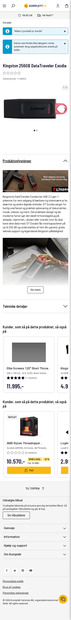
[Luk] (64, 31)
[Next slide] (65, 109)
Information (12, 537)
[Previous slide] (6, 109)
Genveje (9, 528)
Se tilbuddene (16, 515)
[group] (35, 109)
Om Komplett (12, 554)
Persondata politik (13, 581)
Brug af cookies (12, 587)
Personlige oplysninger (16, 593)
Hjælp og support (15, 545)
